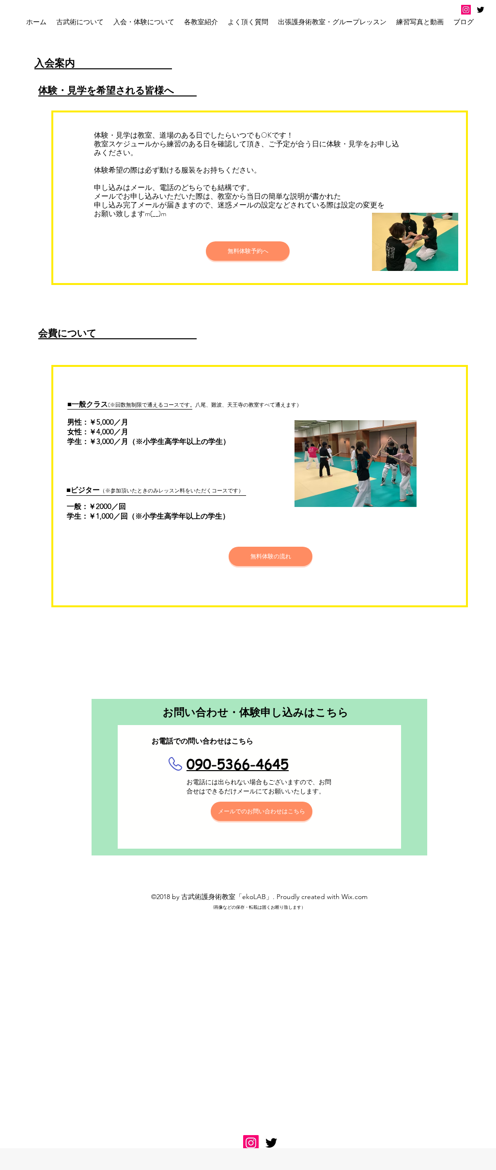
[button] (143, 22)
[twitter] (480, 10)
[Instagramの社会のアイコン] (466, 10)
